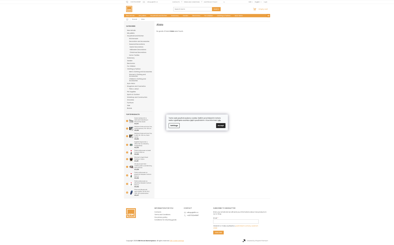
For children (131, 66)
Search (216, 9)
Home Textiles (134, 55)
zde (219, 120)
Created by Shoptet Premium (257, 241)
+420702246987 (193, 215)
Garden (129, 61)
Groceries (130, 100)
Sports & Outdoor (133, 94)
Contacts (176, 2)
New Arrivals (131, 30)
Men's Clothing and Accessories (140, 72)
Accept (221, 125)
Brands (129, 108)
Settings (174, 125)
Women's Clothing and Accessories (137, 75)
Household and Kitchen (135, 36)
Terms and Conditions (192, 2)
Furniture (130, 103)
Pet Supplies (131, 92)
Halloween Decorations (138, 50)
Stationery (131, 58)
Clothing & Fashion (134, 69)
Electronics (131, 63)
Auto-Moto (131, 83)
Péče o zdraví (134, 89)
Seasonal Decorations (137, 44)
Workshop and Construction (137, 97)
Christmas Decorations (138, 52)
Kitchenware (133, 39)
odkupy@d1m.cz (192, 212)
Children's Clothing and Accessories (137, 80)
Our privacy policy (210, 2)
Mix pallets (131, 33)
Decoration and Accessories (139, 41)
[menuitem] (130, 15)
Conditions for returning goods (165, 220)
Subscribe (218, 233)
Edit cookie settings (177, 241)
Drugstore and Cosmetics (136, 86)
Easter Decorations (136, 47)
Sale (128, 105)
